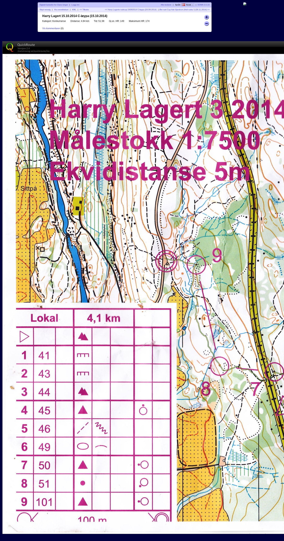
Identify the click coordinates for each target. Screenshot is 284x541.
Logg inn (75, 5)
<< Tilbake (84, 10)
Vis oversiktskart (61, 10)
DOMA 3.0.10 (204, 5)
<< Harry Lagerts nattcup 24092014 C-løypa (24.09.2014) (130, 10)
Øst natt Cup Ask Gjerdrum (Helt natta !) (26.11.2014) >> (184, 10)
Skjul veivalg (45, 10)
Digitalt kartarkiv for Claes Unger (54, 5)
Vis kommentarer (51, 28)
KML (74, 10)
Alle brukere (166, 5)
